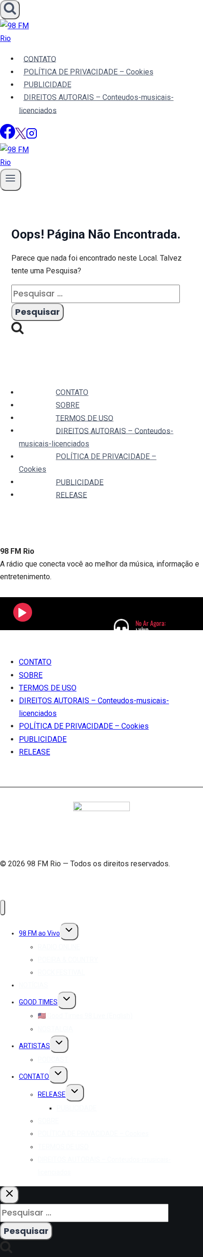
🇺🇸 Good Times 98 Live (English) (85, 1015)
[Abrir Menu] (10, 180)
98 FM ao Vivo (39, 933)
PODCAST (53, 1059)
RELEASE (71, 494)
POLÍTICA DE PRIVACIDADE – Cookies (88, 71)
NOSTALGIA (55, 1029)
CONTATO (40, 58)
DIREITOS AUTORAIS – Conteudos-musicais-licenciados (96, 104)
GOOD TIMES (38, 1002)
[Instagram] (31, 136)
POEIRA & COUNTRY (68, 959)
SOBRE (67, 405)
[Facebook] (7, 136)
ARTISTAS (34, 1046)
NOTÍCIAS (33, 985)
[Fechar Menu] (2, 907)
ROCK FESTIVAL (61, 972)
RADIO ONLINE (59, 947)
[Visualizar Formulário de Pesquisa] (10, 9)
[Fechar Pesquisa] (9, 1195)
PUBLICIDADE (47, 84)
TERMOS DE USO (84, 417)
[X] (20, 136)
